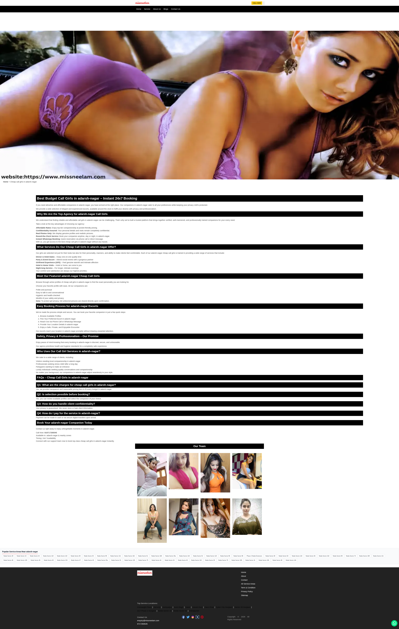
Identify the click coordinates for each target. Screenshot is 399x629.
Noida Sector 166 (264, 560)
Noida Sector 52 (198, 556)
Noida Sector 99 (102, 556)
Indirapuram (194, 611)
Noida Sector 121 (378, 556)
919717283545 (50, 433)
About (243, 576)
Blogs (166, 9)
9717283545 (142, 624)
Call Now (257, 3)
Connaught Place (144, 607)
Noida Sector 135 (129, 560)
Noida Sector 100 (22, 560)
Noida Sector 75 (143, 560)
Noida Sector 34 (169, 560)
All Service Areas (248, 584)
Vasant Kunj (197, 607)
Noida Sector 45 (89, 560)
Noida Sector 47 (76, 560)
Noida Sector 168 (156, 556)
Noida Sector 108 (364, 556)
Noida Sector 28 (8, 556)
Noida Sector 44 (156, 560)
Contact (244, 580)
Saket (187, 607)
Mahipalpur (167, 607)
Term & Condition (248, 588)
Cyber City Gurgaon (224, 607)
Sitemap (244, 595)
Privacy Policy (247, 591)
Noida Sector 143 (196, 560)
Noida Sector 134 (184, 556)
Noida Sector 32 (35, 556)
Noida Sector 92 (283, 556)
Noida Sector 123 (211, 556)
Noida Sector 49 (75, 556)
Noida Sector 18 (164, 611)
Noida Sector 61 (143, 556)
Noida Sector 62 (180, 611)
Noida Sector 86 (225, 556)
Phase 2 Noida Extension (254, 556)
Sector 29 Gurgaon (242, 607)
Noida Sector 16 (21, 556)
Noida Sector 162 (129, 556)
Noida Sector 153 (62, 560)
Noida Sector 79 (223, 560)
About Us (157, 9)
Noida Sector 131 (115, 556)
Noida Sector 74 (351, 556)
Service (147, 9)
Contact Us (175, 9)
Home (138, 9)
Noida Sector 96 (238, 556)
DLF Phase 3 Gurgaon (146, 611)
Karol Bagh (178, 607)
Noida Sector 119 (48, 556)
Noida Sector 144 (291, 560)
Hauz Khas (209, 607)
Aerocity (157, 607)
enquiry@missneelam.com (148, 621)
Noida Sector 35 (89, 556)
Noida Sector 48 (8, 560)
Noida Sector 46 (310, 556)
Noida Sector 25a (170, 556)
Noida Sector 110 (62, 556)
